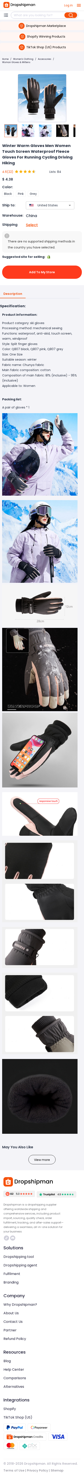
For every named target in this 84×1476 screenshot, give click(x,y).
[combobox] (43, 205)
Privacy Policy (37, 1470)
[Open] (70, 205)
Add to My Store (42, 272)
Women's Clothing (23, 59)
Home (5, 59)
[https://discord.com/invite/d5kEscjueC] (12, 1238)
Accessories (44, 59)
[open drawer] (79, 5)
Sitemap (57, 1470)
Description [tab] (12, 294)
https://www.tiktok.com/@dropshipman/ (7, 1238)
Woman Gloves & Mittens (16, 62)
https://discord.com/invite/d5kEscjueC (13, 1238)
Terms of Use (13, 1470)
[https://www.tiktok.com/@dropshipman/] (6, 1238)
